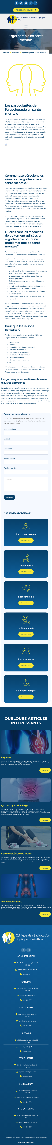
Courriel (7, 439)
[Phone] (35, 3)
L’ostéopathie (26, 565)
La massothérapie (26, 690)
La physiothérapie (26, 534)
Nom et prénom (10, 429)
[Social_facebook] (17, 3)
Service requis (9, 458)
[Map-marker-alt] (26, 3)
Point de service (10, 468)
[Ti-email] (31, 3)
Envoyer (9, 497)
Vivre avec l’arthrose (11, 901)
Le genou (6, 757)
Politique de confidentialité (26, 1142)
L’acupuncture (26, 659)
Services (15, 52)
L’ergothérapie (26, 596)
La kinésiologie (26, 628)
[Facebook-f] (23, 950)
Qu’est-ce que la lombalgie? (15, 805)
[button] (26, 26)
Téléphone (8, 448)
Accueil (6, 52)
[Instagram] (21, 3)
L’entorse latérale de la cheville (16, 853)
